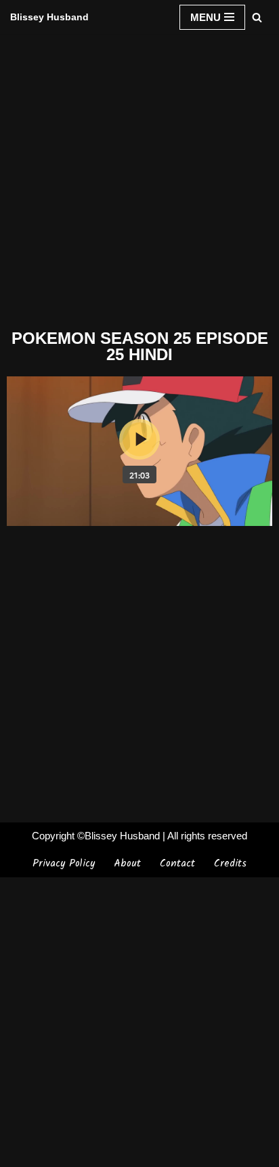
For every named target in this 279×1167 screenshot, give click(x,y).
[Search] (257, 17)
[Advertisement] (139, 178)
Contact (177, 864)
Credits (230, 864)
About (127, 864)
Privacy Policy (64, 864)
